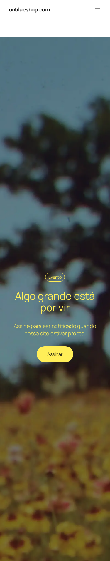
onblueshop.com (29, 9)
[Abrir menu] (97, 9)
